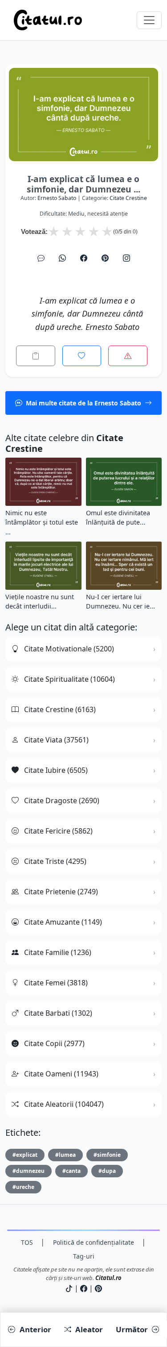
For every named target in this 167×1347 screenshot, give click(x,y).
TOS (27, 1242)
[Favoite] (82, 356)
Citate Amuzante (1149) (63, 922)
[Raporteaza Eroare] (127, 356)
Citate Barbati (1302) (58, 1013)
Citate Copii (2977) (54, 1043)
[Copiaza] (35, 356)
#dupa (107, 1171)
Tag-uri (83, 1256)
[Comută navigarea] (149, 20)
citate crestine (128, 198)
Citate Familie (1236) (57, 952)
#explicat (24, 1155)
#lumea (65, 1155)
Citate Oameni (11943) (61, 1074)
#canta (71, 1171)
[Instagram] (126, 258)
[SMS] (41, 258)
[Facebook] (84, 258)
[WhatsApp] (62, 258)
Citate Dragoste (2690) (61, 800)
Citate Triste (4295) (55, 861)
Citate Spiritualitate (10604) (69, 679)
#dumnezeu (28, 1171)
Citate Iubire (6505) (56, 770)
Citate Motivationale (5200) (69, 649)
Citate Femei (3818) (56, 983)
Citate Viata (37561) (56, 740)
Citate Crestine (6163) (60, 709)
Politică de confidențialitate (93, 1242)
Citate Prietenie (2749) (61, 892)
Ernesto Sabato (56, 198)
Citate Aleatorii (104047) (64, 1104)
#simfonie (107, 1155)
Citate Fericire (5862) (58, 831)
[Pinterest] (105, 258)
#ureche (23, 1187)
